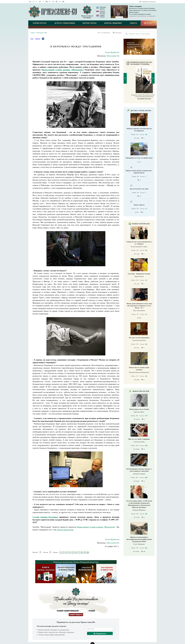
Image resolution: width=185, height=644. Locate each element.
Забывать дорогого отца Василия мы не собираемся (139, 129)
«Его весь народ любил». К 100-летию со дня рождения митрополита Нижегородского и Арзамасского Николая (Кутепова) (139, 504)
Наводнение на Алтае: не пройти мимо (139, 158)
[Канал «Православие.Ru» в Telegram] (53, 1)
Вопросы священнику (113, 23)
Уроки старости (139, 205)
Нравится (37, 38)
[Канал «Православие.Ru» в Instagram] (56, 1)
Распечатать (118, 32)
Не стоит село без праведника (139, 337)
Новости (133, 23)
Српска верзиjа (102, 12)
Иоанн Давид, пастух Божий (139, 409)
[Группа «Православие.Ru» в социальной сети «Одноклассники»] (33, 1)
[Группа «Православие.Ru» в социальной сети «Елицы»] (50, 1)
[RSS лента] (60, 1)
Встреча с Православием (65, 23)
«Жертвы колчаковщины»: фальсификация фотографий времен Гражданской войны (139, 539)
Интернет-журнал (89, 23)
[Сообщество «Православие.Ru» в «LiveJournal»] (43, 1)
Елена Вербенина (112, 52)
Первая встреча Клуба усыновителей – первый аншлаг (139, 171)
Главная (32, 32)
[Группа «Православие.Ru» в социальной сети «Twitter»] (40, 1)
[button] (117, 17)
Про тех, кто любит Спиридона (139, 439)
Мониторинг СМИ (42, 32)
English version (102, 16)
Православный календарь (87, 16)
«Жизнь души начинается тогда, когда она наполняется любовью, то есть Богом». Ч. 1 (139, 305)
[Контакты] (63, 1)
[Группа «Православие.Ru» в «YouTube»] (46, 1)
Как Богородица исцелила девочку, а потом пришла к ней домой (139, 470)
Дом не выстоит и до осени (139, 189)
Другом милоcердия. (65, 529)
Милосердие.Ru (113, 55)
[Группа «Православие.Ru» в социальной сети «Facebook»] (36, 1)
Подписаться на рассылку (149, 1)
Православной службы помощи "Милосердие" (96, 527)
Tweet (31, 38)
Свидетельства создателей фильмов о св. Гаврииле (139, 243)
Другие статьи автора (141, 110)
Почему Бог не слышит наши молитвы (139, 368)
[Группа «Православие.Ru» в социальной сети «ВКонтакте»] (30, 1)
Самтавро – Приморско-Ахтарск (139, 274)
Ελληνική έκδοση (103, 8)
